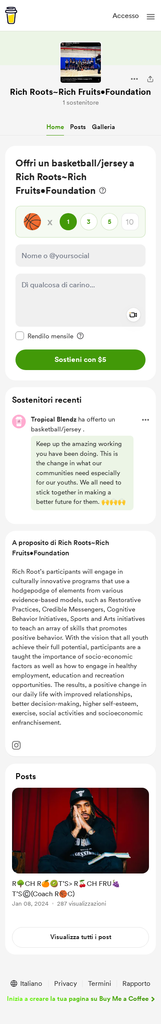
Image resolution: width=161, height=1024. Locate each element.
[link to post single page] (80, 849)
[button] (151, 17)
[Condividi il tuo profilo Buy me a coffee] (150, 79)
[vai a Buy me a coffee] (11, 15)
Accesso (125, 16)
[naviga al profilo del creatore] (80, 62)
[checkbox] (44, 335)
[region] (80, 263)
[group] (80, 852)
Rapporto (136, 983)
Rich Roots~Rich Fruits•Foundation (80, 92)
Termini (99, 983)
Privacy (65, 983)
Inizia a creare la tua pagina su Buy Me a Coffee (78, 999)
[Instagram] (16, 745)
